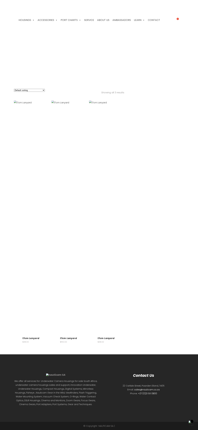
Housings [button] (25, 20)
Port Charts (69, 20)
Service (89, 20)
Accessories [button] (46, 20)
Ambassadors (121, 20)
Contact (154, 20)
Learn (137, 20)
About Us (103, 20)
